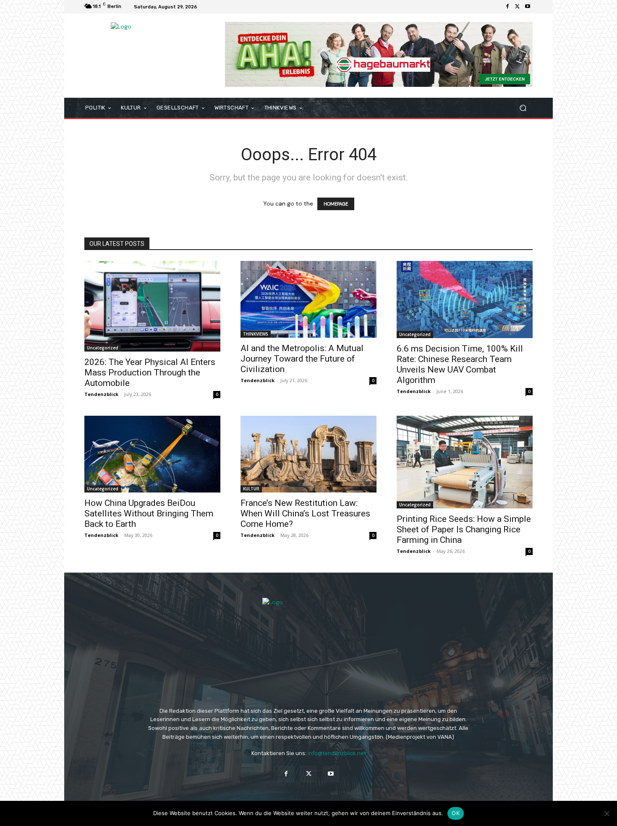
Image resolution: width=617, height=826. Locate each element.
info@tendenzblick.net (337, 753)
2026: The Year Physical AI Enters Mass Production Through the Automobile (149, 372)
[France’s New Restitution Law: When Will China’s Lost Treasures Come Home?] (308, 454)
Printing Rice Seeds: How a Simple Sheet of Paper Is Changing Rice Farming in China (464, 529)
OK (456, 813)
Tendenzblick (101, 394)
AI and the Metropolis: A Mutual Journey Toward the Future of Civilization (302, 358)
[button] (523, 108)
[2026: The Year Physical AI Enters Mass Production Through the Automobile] (152, 306)
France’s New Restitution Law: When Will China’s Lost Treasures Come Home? (305, 513)
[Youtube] (528, 7)
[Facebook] (507, 7)
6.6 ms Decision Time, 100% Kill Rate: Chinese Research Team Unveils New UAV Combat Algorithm (460, 364)
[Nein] (606, 813)
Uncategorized (102, 348)
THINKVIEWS (255, 334)
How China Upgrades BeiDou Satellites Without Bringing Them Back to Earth (148, 513)
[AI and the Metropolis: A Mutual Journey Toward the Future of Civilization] (308, 299)
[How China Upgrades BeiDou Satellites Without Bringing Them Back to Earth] (152, 454)
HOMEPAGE (336, 204)
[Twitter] (517, 7)
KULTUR (251, 489)
